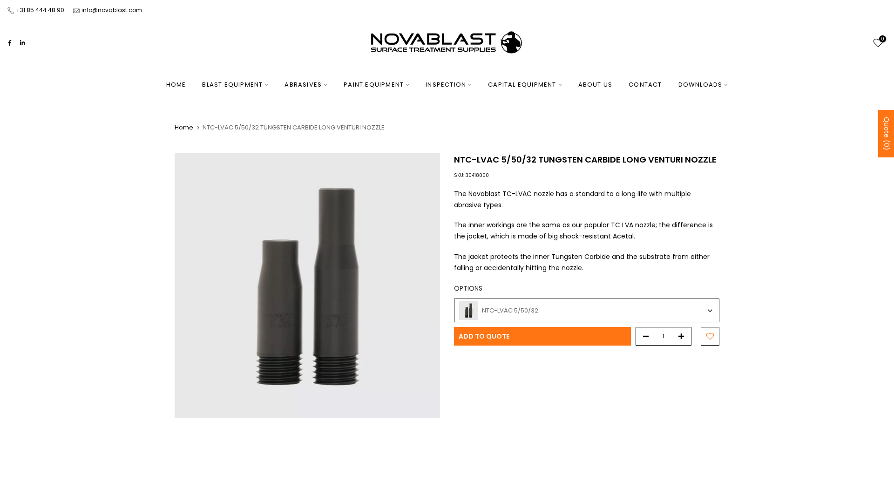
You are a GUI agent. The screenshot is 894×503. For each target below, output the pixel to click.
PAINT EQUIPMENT (374, 84)
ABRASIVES (303, 84)
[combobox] (586, 310)
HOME (176, 84)
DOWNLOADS (700, 84)
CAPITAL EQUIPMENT (522, 84)
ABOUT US (595, 84)
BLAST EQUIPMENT (232, 84)
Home (184, 127)
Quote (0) (886, 133)
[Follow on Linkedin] (22, 43)
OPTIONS (468, 288)
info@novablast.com (111, 10)
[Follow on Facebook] (10, 43)
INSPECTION (446, 84)
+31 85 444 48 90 (40, 10)
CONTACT (645, 84)
